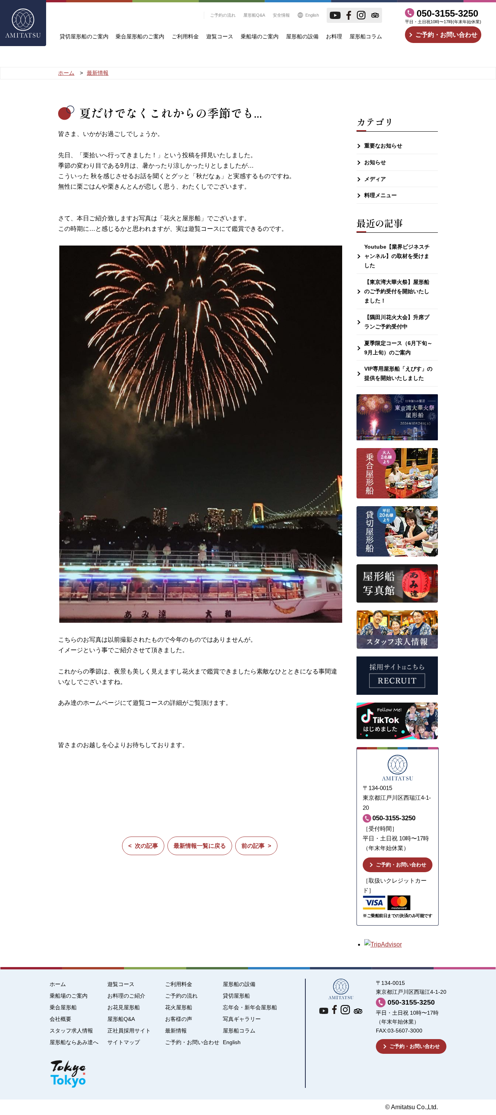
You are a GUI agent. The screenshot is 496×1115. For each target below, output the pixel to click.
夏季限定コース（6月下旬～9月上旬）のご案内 (398, 348)
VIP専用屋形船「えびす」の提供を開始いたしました (398, 373)
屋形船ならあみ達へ (74, 1042)
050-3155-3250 (447, 13)
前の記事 (253, 845)
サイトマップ (123, 1042)
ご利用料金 (185, 36)
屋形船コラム (366, 36)
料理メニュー (380, 195)
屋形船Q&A (254, 15)
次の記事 (146, 845)
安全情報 (281, 15)
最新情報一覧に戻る (200, 845)
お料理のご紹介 (126, 996)
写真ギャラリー (242, 1019)
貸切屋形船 (236, 996)
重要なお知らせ (383, 146)
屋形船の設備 (302, 36)
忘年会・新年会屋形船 (250, 1007)
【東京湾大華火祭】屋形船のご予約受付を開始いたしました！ (396, 291)
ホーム (58, 984)
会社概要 (60, 1019)
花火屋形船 (178, 1007)
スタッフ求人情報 (71, 1031)
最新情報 (176, 1031)
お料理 (334, 36)
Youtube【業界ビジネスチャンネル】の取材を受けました (397, 256)
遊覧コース (219, 36)
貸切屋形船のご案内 (84, 36)
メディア (375, 179)
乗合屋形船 (63, 1007)
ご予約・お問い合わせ (446, 34)
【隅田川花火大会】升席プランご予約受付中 (396, 322)
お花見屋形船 (123, 1007)
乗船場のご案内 (260, 36)
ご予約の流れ (223, 15)
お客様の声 (178, 1019)
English (312, 15)
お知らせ (375, 162)
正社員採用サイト (129, 1031)
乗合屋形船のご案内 (139, 36)
